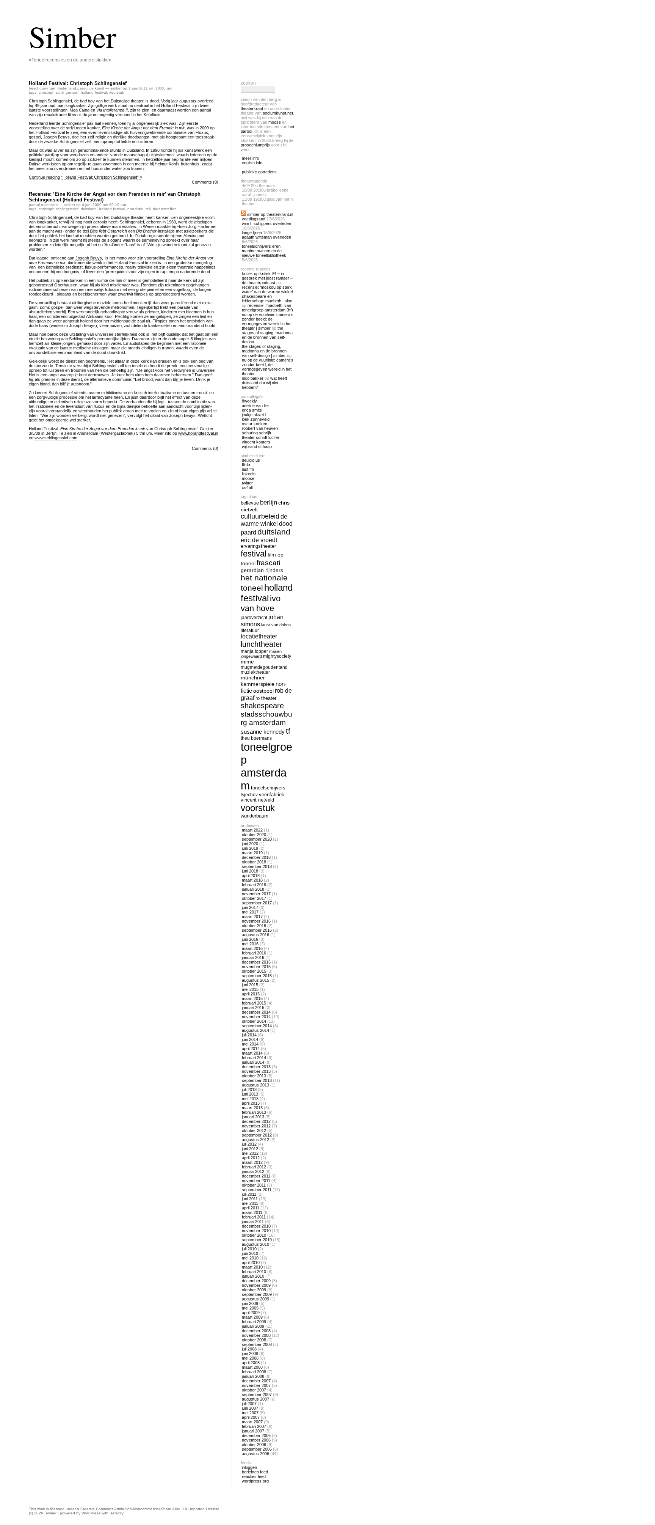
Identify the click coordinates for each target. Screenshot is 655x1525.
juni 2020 (250, 843)
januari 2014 (253, 1062)
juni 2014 (250, 1039)
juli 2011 (249, 1194)
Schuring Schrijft (256, 433)
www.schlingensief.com (55, 437)
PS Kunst (96, 88)
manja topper (254, 651)
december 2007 (256, 1381)
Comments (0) (205, 182)
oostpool (263, 691)
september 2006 (257, 1449)
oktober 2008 (254, 1340)
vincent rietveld (257, 800)
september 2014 (257, 1025)
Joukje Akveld (254, 414)
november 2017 (256, 893)
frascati (268, 563)
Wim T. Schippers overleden (266, 223)
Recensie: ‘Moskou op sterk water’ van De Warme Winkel (267, 289)
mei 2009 (250, 1308)
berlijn (268, 502)
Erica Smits (252, 410)
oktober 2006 (254, 1444)
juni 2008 (250, 1353)
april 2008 (251, 1362)
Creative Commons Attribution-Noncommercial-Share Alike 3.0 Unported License (149, 1509)
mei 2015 (250, 989)
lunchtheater (261, 644)
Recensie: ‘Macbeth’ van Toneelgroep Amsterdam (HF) (267, 307)
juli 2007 (249, 1403)
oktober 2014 (254, 1021)
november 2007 (256, 1385)
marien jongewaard (261, 654)
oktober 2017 (254, 898)
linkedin (248, 474)
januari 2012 (253, 1171)
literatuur (250, 630)
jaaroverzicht (254, 617)
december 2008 (256, 1330)
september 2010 (257, 1239)
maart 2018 (252, 880)
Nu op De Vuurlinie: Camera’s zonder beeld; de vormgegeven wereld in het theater (267, 367)
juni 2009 (250, 1303)
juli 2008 (249, 1349)
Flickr (246, 464)
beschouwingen (42, 88)
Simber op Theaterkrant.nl (270, 214)
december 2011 (256, 1176)
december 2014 (256, 1012)
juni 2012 (250, 1148)
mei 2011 (250, 1203)
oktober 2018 (254, 862)
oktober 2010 (254, 1235)
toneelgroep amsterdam (266, 766)
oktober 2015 (254, 971)
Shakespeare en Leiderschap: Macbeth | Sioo (267, 298)
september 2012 (257, 1135)
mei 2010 (250, 1258)
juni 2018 (250, 871)
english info (252, 162)
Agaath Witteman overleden (266, 237)
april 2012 (251, 1158)
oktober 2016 (254, 925)
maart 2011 (252, 1212)
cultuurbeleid (260, 516)
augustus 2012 (255, 1139)
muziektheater (255, 672)
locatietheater (259, 636)
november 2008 (256, 1335)
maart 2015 (252, 998)
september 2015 (257, 975)
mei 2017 (250, 912)
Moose (274, 122)
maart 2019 (252, 853)
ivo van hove (260, 603)
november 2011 (256, 1180)
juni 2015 (250, 985)
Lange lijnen (252, 232)
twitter (247, 483)
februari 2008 (254, 1371)
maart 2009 (252, 1317)
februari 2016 (254, 953)
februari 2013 (254, 1112)
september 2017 (257, 903)
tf (288, 731)
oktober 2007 (254, 1390)
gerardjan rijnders (262, 570)
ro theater (265, 698)
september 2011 (256, 1189)
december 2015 (256, 962)
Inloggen (249, 1467)
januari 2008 (253, 1376)
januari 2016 (253, 957)
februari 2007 (254, 1426)
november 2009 (256, 1285)
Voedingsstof (253, 219)
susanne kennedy (263, 732)
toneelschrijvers (268, 788)
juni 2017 (250, 907)
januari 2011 (253, 1221)
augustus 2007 (255, 1399)
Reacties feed (254, 1476)
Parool (82, 88)
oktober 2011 (254, 1185)
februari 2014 (254, 1057)
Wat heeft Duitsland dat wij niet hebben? (264, 383)
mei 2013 (250, 1098)
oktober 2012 (254, 1130)
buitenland (67, 88)
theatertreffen (165, 209)
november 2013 (256, 1071)
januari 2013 (253, 1117)
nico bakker (252, 378)
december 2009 (256, 1280)
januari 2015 (253, 1007)
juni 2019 (250, 848)
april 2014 (251, 1048)
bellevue (250, 503)
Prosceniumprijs (255, 145)
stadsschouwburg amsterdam (266, 718)
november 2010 (256, 1230)
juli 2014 (249, 1035)
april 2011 (250, 1208)
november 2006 (256, 1440)
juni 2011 (250, 1198)
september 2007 (257, 1394)
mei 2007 (250, 1412)
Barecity (117, 1513)
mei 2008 (250, 1358)
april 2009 (251, 1312)
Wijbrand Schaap (257, 446)
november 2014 (256, 1016)
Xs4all (247, 487)
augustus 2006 (255, 1453)
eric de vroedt (259, 539)
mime (247, 662)
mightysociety (277, 656)
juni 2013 (250, 1094)
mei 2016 (250, 944)
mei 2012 (250, 1153)
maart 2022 (252, 830)
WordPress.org (255, 1481)
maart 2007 (252, 1422)
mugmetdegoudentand (264, 667)
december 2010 (256, 1226)
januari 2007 (253, 1431)
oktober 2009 (254, 1290)
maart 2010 (252, 1267)
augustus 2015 (255, 980)
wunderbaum (254, 816)
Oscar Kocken (254, 423)
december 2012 (256, 1121)
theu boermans (256, 738)
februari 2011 (254, 1217)
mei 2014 (250, 1044)
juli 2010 (249, 1249)
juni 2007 (250, 1408)
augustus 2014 (255, 1030)
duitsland (89, 209)
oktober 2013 (254, 1076)
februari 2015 (254, 1003)
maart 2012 (252, 1162)
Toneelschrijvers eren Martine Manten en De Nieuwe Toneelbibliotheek (264, 251)
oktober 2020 (254, 834)
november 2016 (256, 921)
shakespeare (262, 705)
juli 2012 (249, 1144)
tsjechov (249, 794)
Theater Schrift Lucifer (260, 437)
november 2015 (256, 966)
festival (253, 553)
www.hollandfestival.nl (198, 433)
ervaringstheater (258, 546)
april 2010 (251, 1262)
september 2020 (257, 839)
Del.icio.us (251, 460)
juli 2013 (249, 1089)
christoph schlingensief (58, 92)
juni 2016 (250, 939)
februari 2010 (254, 1271)
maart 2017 (252, 916)
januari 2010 (253, 1276)
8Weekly (249, 401)
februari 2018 (254, 884)
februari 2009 (254, 1321)
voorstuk (116, 92)
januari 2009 (253, 1326)
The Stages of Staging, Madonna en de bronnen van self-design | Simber (264, 351)
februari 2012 (254, 1167)
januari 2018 (253, 889)
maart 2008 (252, 1367)
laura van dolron (276, 625)
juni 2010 (250, 1253)
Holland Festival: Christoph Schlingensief (78, 83)
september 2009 (257, 1294)
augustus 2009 (255, 1299)
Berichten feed (255, 1472)
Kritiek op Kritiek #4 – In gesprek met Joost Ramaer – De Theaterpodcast (267, 278)
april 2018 (251, 875)
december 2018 (256, 857)
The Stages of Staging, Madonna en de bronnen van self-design (267, 335)
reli (148, 209)
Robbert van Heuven (260, 428)
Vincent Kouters (256, 442)
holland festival (94, 92)
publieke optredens (259, 172)
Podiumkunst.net (278, 113)
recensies (49, 205)
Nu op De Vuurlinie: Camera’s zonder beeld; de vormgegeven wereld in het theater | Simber (267, 321)
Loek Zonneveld (256, 419)
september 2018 (257, 866)
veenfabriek (271, 794)
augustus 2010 (255, 1244)
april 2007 (251, 1417)
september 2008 (257, 1344)
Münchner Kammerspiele (257, 680)
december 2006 (256, 1435)
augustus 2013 (255, 1085)
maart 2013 (252, 1107)
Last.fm (248, 469)
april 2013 (251, 1103)
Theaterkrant (252, 108)
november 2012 (256, 1126)
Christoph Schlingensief (50, 217)
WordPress (90, 1513)
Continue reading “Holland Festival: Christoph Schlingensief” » (85, 177)
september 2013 (257, 1080)
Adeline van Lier (255, 405)
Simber (72, 36)
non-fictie (135, 209)
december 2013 (256, 1066)
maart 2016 (252, 948)
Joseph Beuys (88, 258)
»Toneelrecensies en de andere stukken (70, 60)
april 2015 (251, 994)
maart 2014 (252, 1053)
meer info (250, 158)
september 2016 (257, 930)
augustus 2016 (255, 934)
